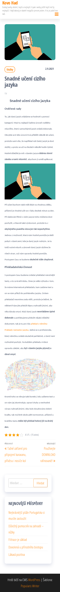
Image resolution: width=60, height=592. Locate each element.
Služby (9, 69)
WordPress (34, 579)
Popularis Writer (30, 586)
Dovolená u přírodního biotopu (25, 547)
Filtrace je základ (17, 539)
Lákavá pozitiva (16, 554)
